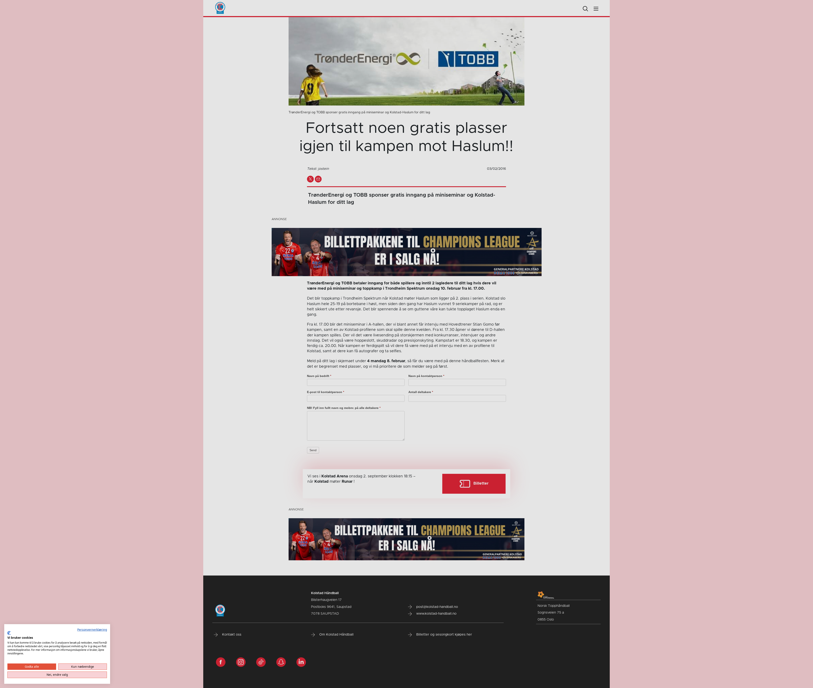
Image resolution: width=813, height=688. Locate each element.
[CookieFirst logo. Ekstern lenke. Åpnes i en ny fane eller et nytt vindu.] (9, 633)
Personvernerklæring (92, 630)
